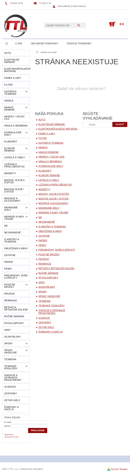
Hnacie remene (9, 108)
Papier (8, 262)
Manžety (10, 173)
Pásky (8, 268)
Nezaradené (12, 232)
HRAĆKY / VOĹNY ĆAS (14, 117)
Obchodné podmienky (45, 43)
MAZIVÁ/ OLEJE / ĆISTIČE (14, 190)
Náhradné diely (11, 208)
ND (6, 225)
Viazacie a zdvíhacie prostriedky (13, 377)
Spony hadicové (10, 351)
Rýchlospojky (14, 323)
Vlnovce (10, 386)
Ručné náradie (14, 316)
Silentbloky (12, 336)
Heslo (7, 426)
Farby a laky (12, 78)
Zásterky (10, 393)
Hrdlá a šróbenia (16, 125)
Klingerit (10, 141)
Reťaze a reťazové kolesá (16, 308)
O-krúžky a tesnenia (11, 240)
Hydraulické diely (12, 133)
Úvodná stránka (7, 43)
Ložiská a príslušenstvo (14, 165)
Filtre (8, 84)
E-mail (7, 422)
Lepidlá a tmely (14, 157)
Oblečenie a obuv (16, 248)
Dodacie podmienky (79, 43)
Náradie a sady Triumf (14, 217)
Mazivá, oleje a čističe (14, 181)
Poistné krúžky (9, 285)
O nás (19, 43)
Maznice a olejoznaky (12, 199)
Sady (7, 330)
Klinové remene (9, 149)
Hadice (8, 100)
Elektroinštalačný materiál (17, 70)
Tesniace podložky (11, 367)
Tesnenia (10, 359)
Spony (8, 343)
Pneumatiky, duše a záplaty (16, 276)
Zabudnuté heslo (11, 437)
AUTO (7, 53)
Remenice (10, 300)
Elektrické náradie (11, 60)
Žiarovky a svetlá (11, 408)
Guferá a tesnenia (10, 92)
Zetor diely (12, 400)
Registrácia (79, 6)
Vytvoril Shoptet (119, 469)
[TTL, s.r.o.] (15, 25)
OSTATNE (9, 255)
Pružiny (9, 293)
